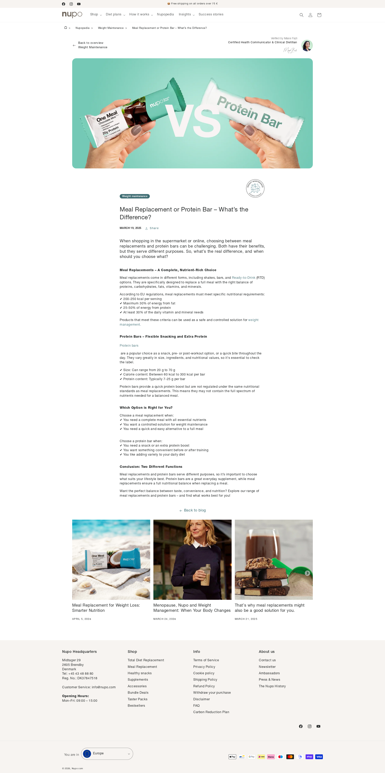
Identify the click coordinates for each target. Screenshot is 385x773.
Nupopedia (82, 28)
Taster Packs (137, 699)
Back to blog (195, 510)
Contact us (267, 660)
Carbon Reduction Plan (211, 712)
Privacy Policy (204, 667)
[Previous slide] (77, 573)
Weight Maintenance (111, 28)
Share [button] (154, 228)
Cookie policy (204, 673)
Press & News (269, 680)
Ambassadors (269, 673)
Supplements (138, 680)
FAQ (196, 706)
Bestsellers (136, 706)
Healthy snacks (140, 673)
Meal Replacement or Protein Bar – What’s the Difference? (169, 28)
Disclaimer (201, 699)
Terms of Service (206, 660)
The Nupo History (272, 686)
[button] (95, 14)
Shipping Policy (205, 680)
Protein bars (129, 346)
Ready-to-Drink (243, 278)
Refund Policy (204, 686)
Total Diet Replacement (146, 660)
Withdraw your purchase (212, 693)
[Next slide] (307, 573)
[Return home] (65, 28)
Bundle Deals (138, 693)
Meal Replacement (142, 667)
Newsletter (267, 667)
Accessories (137, 686)
